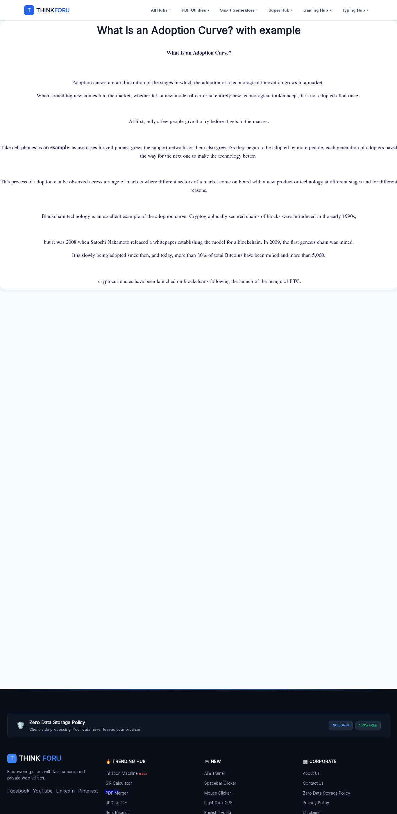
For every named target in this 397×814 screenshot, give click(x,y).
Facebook (18, 791)
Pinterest (88, 791)
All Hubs (161, 10)
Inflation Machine (126, 773)
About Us (311, 773)
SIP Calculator (119, 783)
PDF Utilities (196, 10)
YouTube (43, 791)
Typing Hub (355, 10)
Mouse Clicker (217, 793)
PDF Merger (117, 793)
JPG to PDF (116, 802)
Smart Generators (239, 10)
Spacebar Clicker (220, 783)
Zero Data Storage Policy (326, 793)
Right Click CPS (218, 802)
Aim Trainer (214, 773)
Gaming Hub (317, 10)
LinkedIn (65, 791)
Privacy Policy (316, 802)
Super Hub (281, 10)
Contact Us (313, 783)
